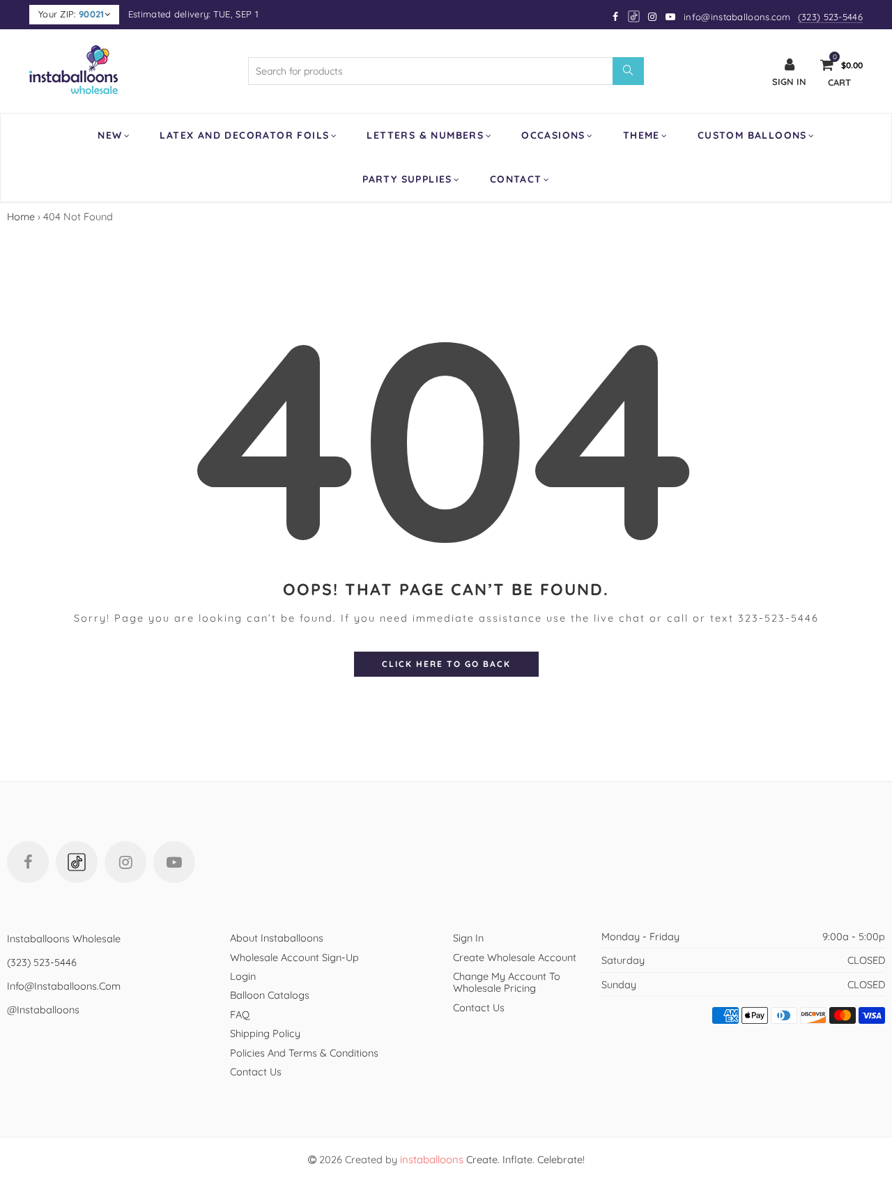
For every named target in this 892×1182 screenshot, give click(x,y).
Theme (641, 135)
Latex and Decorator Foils (244, 135)
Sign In (468, 937)
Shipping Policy (265, 1033)
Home (21, 216)
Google (634, 16)
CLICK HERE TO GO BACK (446, 664)
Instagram (125, 862)
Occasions (553, 135)
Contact (516, 179)
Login (243, 976)
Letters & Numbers (425, 135)
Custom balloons (752, 135)
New (110, 135)
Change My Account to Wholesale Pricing (506, 982)
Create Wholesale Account (514, 957)
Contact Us (256, 1071)
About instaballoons (276, 937)
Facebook (28, 862)
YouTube (174, 862)
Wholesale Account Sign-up (294, 957)
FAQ (239, 1014)
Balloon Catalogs (269, 994)
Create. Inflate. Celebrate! (492, 1159)
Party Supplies (407, 179)
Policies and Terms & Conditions (304, 1052)
